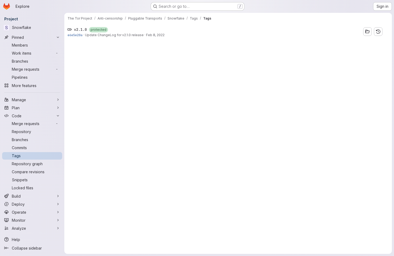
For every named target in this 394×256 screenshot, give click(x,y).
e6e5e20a (75, 35)
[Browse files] (367, 31)
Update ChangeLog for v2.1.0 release (114, 35)
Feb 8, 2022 (155, 35)
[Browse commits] (378, 31)
